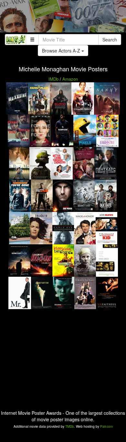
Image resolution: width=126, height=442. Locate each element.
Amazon (70, 79)
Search (109, 39)
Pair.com (106, 426)
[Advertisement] (63, 18)
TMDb (69, 426)
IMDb (53, 79)
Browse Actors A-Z (61, 50)
